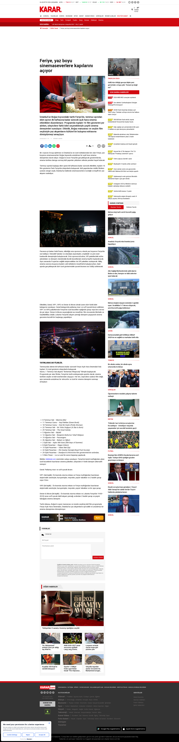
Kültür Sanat (122, 16)
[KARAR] (50, 9)
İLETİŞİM (70, 687)
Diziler (69, 709)
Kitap (56, 20)
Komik (91, 715)
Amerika (79, 700)
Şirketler (108, 703)
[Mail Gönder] (58, 146)
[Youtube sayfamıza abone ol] (47, 692)
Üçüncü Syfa (77, 697)
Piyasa (71, 703)
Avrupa (85, 700)
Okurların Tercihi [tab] (116, 207)
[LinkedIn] (50, 146)
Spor (76, 16)
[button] (87, 146)
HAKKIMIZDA (62, 687)
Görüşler (99, 16)
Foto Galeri (63, 718)
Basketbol (74, 706)
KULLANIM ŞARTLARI (96, 687)
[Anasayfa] (41, 16)
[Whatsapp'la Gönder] (54, 146)
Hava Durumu (138, 697)
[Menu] (130, 16)
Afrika (95, 700)
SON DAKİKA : (45, 24)
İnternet (77, 712)
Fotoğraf (68, 20)
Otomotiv (83, 703)
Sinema (100, 20)
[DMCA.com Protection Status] (47, 712)
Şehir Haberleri (139, 705)
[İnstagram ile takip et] (132, 2)
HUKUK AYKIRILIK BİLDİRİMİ (137, 687)
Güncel (46, 16)
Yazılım (94, 712)
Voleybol (82, 706)
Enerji (90, 703)
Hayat (81, 16)
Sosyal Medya (86, 712)
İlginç (96, 715)
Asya (90, 700)
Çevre (92, 697)
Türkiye (86, 697)
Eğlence (97, 709)
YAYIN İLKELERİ (84, 687)
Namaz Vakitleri (139, 700)
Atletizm (89, 706)
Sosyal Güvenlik (98, 703)
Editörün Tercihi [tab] (131, 207)
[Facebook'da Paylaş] (42, 146)
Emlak (76, 703)
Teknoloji (62, 712)
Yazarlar (54, 16)
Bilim (99, 712)
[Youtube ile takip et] (129, 2)
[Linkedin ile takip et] (50, 692)
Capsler (79, 719)
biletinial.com (51, 459)
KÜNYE (76, 687)
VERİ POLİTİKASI (122, 687)
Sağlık (81, 709)
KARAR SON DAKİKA (47, 704)
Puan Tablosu (138, 702)
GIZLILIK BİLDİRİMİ (110, 687)
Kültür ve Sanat (100, 719)
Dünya (61, 16)
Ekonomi (69, 16)
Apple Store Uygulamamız (135, 729)
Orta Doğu (71, 700)
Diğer (107, 706)
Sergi (81, 20)
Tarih (61, 20)
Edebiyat (94, 20)
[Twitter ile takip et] (138, 2)
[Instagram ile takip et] (53, 692)
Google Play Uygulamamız (110, 729)
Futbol (67, 706)
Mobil (71, 712)
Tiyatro (75, 20)
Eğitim (97, 697)
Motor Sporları (98, 706)
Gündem (75, 715)
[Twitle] (46, 146)
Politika (70, 697)
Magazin (75, 709)
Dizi (80, 715)
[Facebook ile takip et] (135, 2)
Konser (86, 20)
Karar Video (89, 16)
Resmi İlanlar (110, 16)
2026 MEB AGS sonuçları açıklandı (63, 24)
